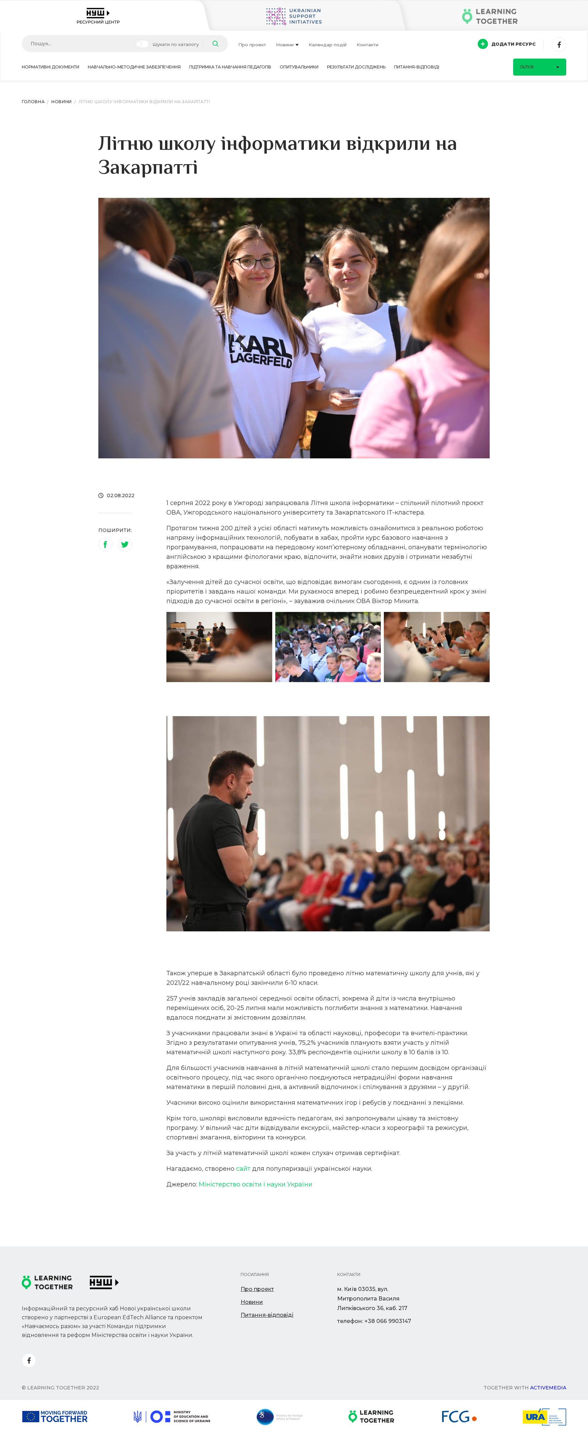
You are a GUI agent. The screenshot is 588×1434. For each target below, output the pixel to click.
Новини (285, 44)
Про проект (252, 44)
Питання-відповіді (416, 66)
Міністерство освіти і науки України (255, 1184)
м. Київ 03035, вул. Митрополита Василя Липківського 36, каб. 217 (372, 1298)
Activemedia (548, 1388)
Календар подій (328, 44)
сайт (243, 1168)
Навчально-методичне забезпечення (134, 66)
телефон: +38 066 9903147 (374, 1321)
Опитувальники (299, 66)
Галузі (527, 66)
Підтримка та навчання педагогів (230, 66)
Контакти (367, 44)
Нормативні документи (50, 66)
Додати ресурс (513, 44)
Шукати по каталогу (175, 44)
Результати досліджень (356, 66)
